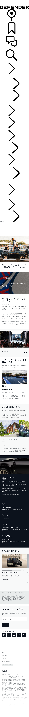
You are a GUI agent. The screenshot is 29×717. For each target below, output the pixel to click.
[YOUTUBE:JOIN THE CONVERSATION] (14, 635)
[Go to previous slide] (2, 351)
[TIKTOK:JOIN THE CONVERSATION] (9, 635)
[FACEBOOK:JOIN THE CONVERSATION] (19, 635)
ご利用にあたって (5, 658)
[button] (14, 0)
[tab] (3, 386)
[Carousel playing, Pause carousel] (25, 351)
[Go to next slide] (7, 351)
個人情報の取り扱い (6, 661)
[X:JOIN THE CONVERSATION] (24, 635)
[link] (14, 15)
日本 (3, 652)
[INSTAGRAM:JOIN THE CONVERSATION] (4, 635)
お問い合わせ (4, 655)
